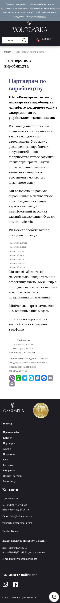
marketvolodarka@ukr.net (23, 558)
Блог (5, 459)
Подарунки (9, 454)
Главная (6, 52)
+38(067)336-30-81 (17, 547)
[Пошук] (25, 40)
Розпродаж (9, 470)
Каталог (7, 437)
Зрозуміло (41, 16)
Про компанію (11, 432)
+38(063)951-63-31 (17, 552)
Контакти (8, 465)
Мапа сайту (9, 481)
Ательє (7, 448)
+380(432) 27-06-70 (17, 505)
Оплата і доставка (13, 476)
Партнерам (9, 443)
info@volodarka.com (25, 352)
